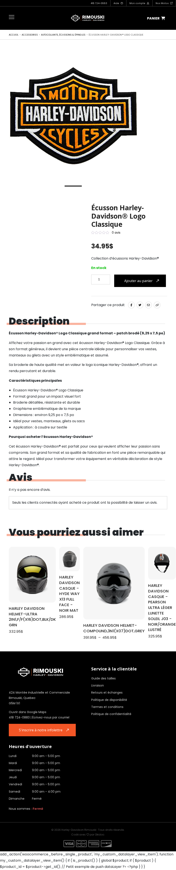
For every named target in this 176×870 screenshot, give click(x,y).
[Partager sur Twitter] (140, 305)
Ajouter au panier (138, 280)
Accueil (13, 34)
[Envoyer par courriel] (148, 305)
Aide (117, 3)
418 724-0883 (99, 3)
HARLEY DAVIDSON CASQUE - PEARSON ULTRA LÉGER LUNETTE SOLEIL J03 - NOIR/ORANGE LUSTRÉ (162, 607)
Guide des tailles (103, 678)
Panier (153, 18)
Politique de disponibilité (109, 700)
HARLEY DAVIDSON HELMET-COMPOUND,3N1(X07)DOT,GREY (114, 628)
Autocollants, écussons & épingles (63, 34)
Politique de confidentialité (111, 714)
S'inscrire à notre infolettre (40, 730)
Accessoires (30, 34)
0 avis (116, 232)
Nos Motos (162, 3)
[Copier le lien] (157, 305)
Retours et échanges (107, 692)
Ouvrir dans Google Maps (27, 712)
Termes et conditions (107, 707)
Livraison (97, 685)
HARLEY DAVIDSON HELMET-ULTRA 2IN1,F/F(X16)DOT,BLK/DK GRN (32, 617)
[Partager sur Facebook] (131, 305)
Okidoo (99, 834)
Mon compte (137, 3)
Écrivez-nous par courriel (50, 717)
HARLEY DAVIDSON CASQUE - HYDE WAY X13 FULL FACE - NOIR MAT (69, 593)
